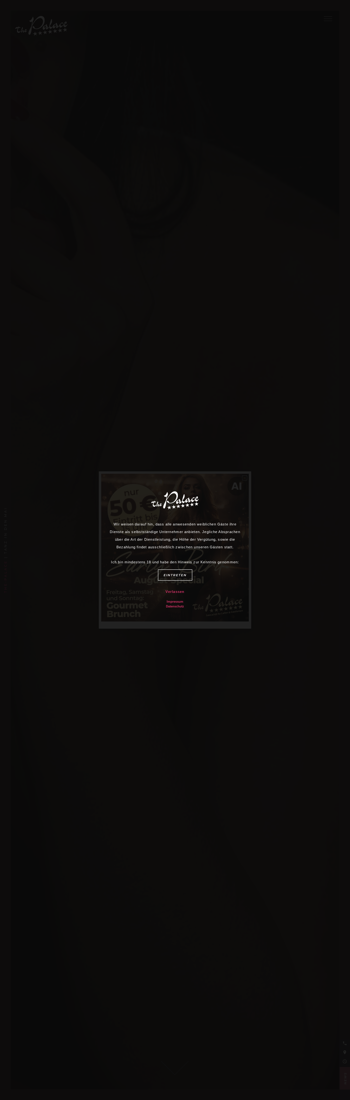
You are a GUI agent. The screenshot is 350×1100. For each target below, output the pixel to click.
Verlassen (175, 592)
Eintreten (175, 575)
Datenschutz (175, 606)
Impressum (175, 601)
